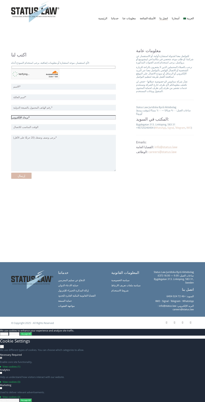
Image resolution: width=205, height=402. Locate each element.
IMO (188, 127)
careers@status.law (162, 152)
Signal (170, 127)
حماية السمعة (65, 300)
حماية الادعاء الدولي (68, 285)
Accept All (26, 334)
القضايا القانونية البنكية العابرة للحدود (77, 295)
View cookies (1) (11, 366)
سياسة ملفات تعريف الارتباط (126, 285)
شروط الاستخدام (120, 290)
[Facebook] (174, 322)
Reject (4, 334)
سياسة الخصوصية (120, 280)
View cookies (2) (11, 396)
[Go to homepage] (25, 7)
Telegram (180, 127)
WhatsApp (160, 127)
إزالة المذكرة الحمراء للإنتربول (73, 290)
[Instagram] (182, 322)
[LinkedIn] (166, 322)
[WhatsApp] (190, 322)
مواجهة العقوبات (66, 305)
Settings (14, 334)
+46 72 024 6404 (176, 296)
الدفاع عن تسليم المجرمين (71, 280)
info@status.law (166, 147)
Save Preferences (9, 400)
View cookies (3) (11, 381)
